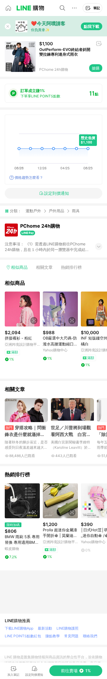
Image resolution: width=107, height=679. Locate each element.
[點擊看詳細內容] (22, 309)
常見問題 (71, 636)
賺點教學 (52, 636)
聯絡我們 (90, 636)
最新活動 (45, 628)
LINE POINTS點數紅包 (23, 636)
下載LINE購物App (19, 628)
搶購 (96, 68)
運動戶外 (33, 210)
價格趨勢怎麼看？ (29, 177)
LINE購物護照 (67, 628)
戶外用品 (56, 210)
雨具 (76, 211)
